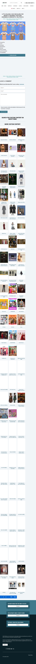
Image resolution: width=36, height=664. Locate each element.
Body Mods (15, 5)
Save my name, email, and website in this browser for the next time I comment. (13, 108)
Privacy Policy (30, 655)
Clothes (20, 5)
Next (15, 596)
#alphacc (4, 76)
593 (11, 597)
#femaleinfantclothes (19, 76)
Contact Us (5, 644)
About (23, 8)
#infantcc (14, 19)
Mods (5, 5)
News (2, 5)
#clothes (7, 76)
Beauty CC (18, 8)
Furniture (31, 5)
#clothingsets (14, 76)
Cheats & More (25, 5)
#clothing (10, 76)
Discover (18, 606)
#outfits (17, 19)
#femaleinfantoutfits (10, 19)
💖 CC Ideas (13, 8)
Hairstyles (9, 5)
